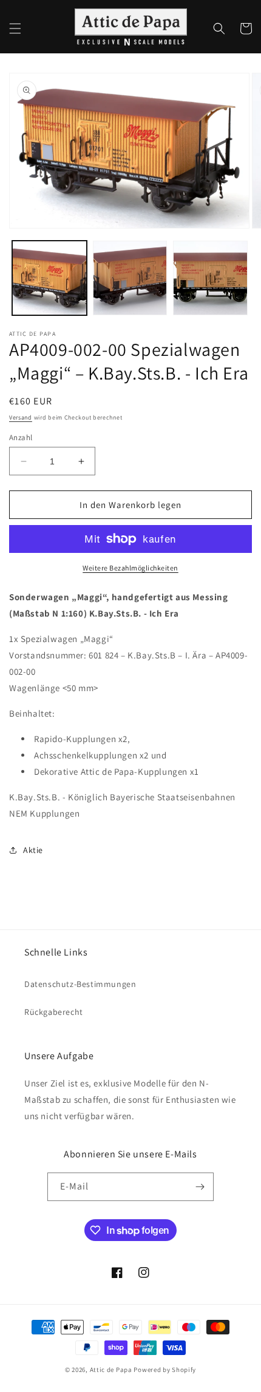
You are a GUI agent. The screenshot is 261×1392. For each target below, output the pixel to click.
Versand (20, 417)
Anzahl (20, 437)
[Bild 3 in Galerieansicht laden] (210, 278)
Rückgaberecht (53, 1011)
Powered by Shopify (165, 1369)
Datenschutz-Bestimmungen (80, 984)
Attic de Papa (111, 1369)
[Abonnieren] (199, 1187)
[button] (15, 28)
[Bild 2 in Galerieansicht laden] (130, 278)
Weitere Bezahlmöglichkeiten (130, 567)
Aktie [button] (33, 850)
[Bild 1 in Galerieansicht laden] (49, 278)
